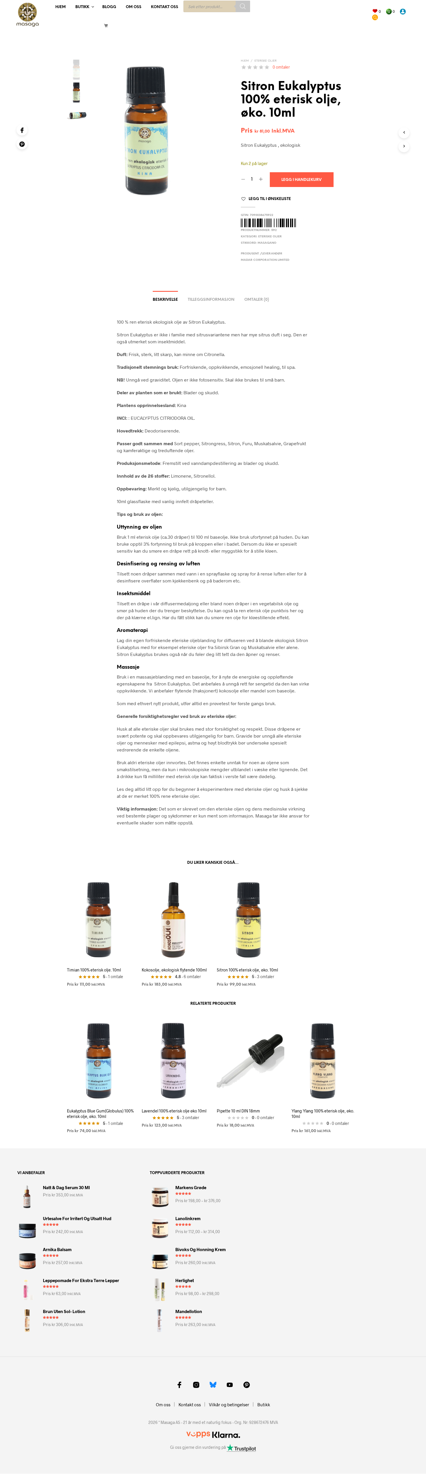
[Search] (243, 6)
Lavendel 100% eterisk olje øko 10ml (174, 1110)
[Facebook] (22, 129)
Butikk (82, 7)
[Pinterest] (22, 143)
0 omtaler (281, 67)
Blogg (109, 7)
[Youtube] (229, 1384)
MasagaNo (267, 243)
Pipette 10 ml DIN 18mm (238, 1110)
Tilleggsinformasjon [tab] (211, 300)
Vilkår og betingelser (229, 1404)
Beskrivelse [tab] (165, 300)
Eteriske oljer (265, 61)
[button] (376, 11)
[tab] (256, 298)
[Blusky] (213, 1385)
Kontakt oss (164, 7)
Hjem (60, 7)
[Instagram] (196, 1384)
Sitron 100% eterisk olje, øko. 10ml (247, 969)
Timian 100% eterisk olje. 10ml (94, 969)
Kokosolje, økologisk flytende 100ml (174, 969)
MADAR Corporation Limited (265, 260)
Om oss (133, 7)
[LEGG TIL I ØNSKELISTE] (100, 951)
